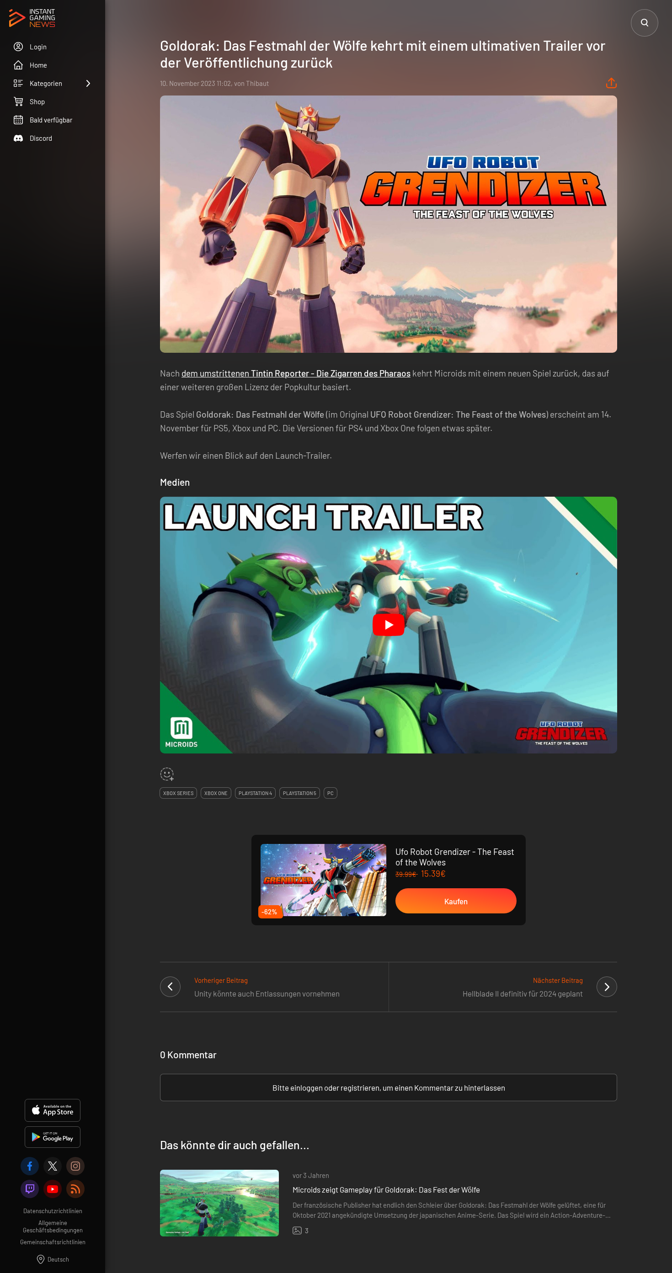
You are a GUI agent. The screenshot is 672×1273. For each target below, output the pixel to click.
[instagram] (75, 1166)
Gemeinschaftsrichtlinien (52, 1242)
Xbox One (216, 793)
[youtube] (52, 1189)
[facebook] (30, 1166)
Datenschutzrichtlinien (52, 1211)
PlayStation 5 (299, 793)
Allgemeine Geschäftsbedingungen (53, 1226)
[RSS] (75, 1189)
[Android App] (52, 1137)
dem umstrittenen (296, 373)
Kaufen (456, 901)
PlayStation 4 (255, 793)
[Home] (32, 18)
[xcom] (52, 1166)
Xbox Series (178, 793)
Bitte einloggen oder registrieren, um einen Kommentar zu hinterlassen (388, 1087)
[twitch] (30, 1189)
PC (330, 793)
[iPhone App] (52, 1110)
